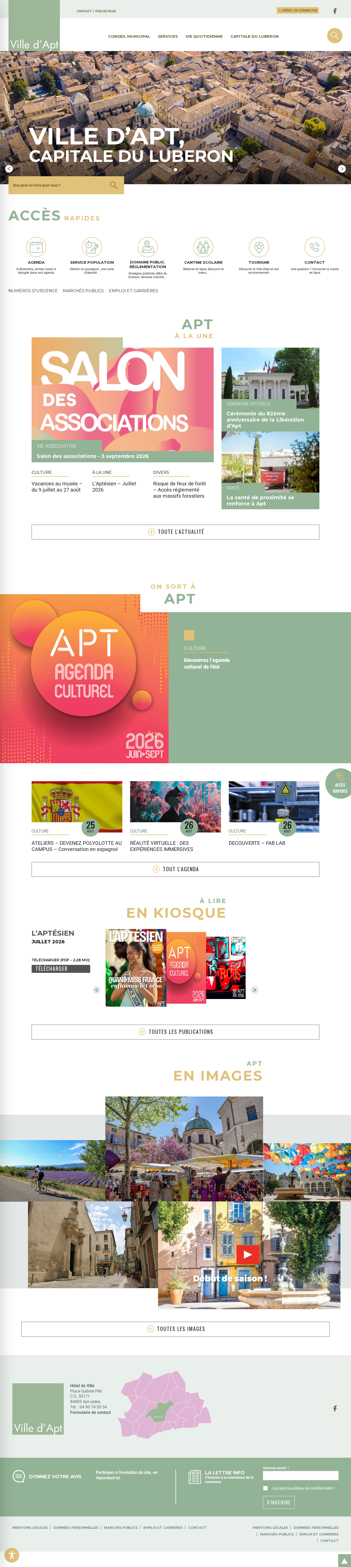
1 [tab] (169, 169)
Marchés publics (121, 1528)
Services (168, 36)
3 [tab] (181, 169)
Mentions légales (30, 1528)
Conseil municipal (129, 36)
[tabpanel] (175, 117)
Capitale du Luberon (254, 36)
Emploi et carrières (163, 1528)
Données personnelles (75, 1528)
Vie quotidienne (204, 36)
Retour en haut (342, 1555)
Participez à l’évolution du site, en (127, 1472)
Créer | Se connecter (299, 10)
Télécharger (51, 968)
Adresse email (276, 1468)
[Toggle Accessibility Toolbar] (12, 1555)
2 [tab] (175, 169)
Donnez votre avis (55, 1476)
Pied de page (105, 11)
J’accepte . (303, 1488)
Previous (9, 169)
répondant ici (108, 1477)
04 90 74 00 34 (93, 1407)
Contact (84, 11)
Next (342, 169)
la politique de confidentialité (309, 1488)
